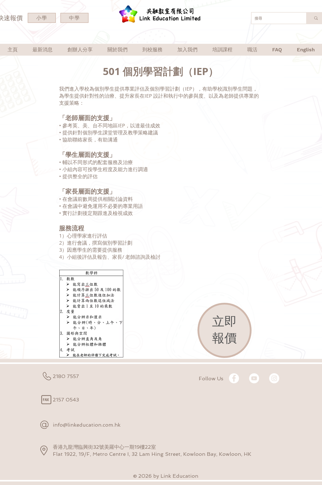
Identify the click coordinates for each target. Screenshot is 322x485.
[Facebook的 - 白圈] (234, 378)
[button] (80, 50)
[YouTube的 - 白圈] (254, 378)
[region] (224, 330)
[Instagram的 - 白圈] (274, 378)
